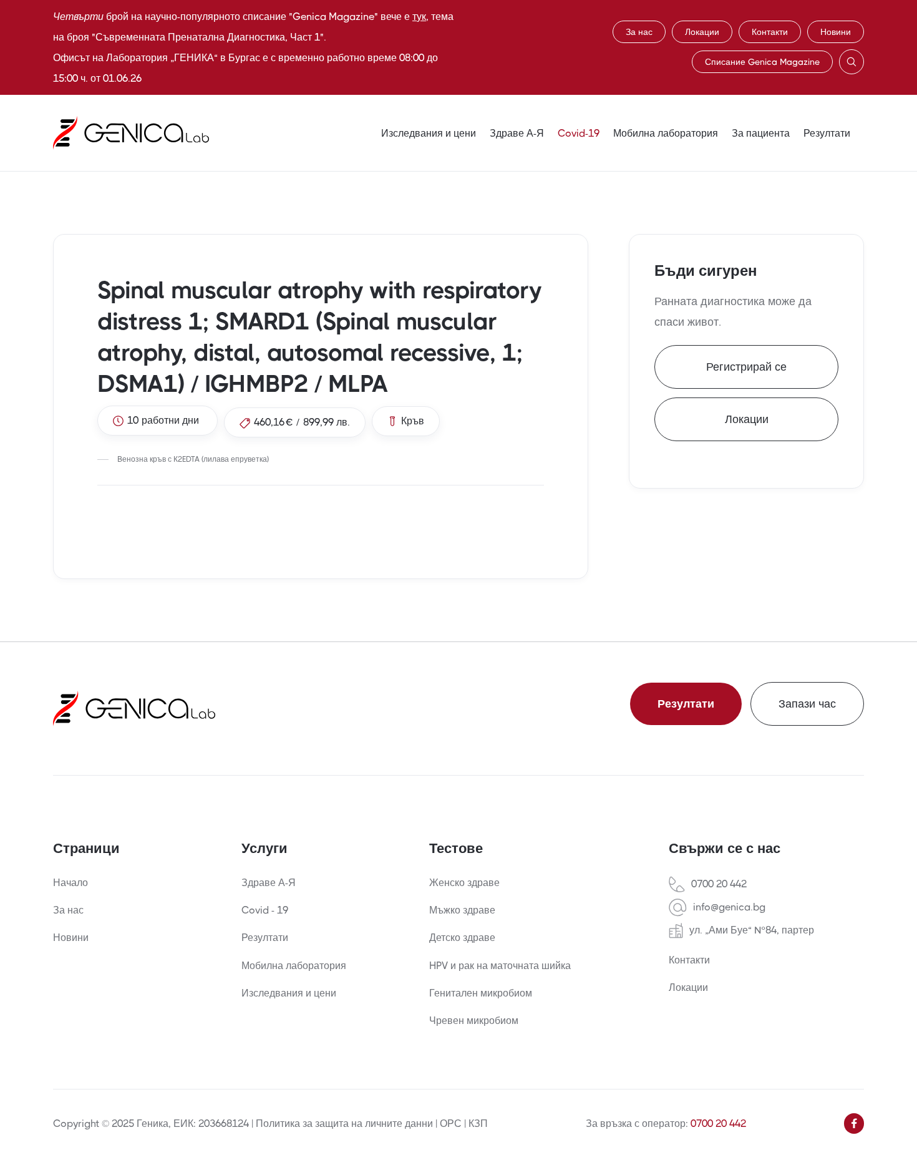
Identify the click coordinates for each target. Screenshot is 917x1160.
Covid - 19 (264, 910)
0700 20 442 (719, 884)
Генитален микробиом (480, 993)
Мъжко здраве (462, 910)
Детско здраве (462, 937)
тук (419, 16)
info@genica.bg (729, 907)
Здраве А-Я (517, 133)
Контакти (770, 32)
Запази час (807, 704)
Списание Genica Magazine (762, 62)
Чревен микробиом (473, 1020)
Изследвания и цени (428, 133)
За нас (639, 32)
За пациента (761, 133)
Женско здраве (464, 883)
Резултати (826, 133)
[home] (131, 133)
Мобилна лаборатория (665, 133)
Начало (70, 883)
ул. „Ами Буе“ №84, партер (751, 930)
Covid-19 (578, 133)
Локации (702, 32)
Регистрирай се (746, 367)
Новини (835, 32)
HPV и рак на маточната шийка (500, 966)
